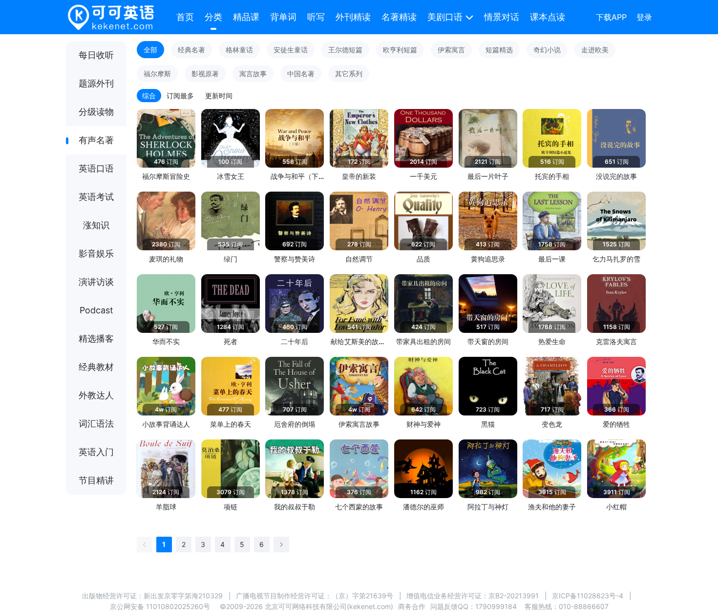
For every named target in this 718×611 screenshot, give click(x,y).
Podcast (96, 310)
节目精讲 (96, 480)
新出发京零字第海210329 (183, 595)
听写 (316, 17)
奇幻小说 (547, 49)
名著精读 (399, 17)
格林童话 (239, 49)
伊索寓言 (451, 49)
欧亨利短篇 (400, 49)
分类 (213, 17)
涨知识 (96, 225)
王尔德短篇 (345, 49)
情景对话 (501, 17)
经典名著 (191, 49)
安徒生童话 (291, 49)
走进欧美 (595, 49)
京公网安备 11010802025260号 (160, 606)
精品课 (246, 17)
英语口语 (96, 168)
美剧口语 (445, 17)
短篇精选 (499, 49)
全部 (150, 49)
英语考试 (96, 197)
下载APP (611, 17)
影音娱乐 (96, 253)
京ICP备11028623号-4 (587, 595)
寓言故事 (253, 73)
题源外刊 (96, 83)
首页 (185, 17)
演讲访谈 (96, 282)
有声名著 (96, 140)
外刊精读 (353, 17)
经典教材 (96, 367)
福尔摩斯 (157, 73)
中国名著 (301, 73)
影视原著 (205, 73)
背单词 (283, 17)
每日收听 (96, 55)
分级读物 (96, 112)
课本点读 (547, 17)
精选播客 (96, 338)
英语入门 (96, 452)
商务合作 (411, 606)
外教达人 (96, 395)
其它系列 (348, 73)
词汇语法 (96, 423)
